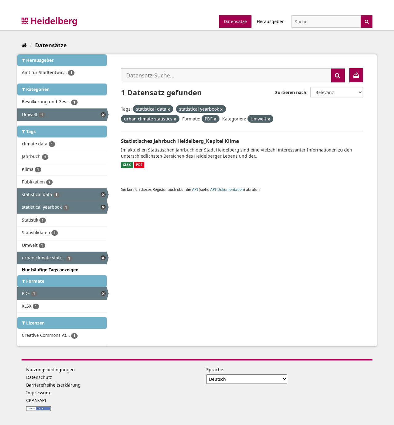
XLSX (127, 165)
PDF (139, 165)
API (195, 189)
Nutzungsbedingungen (50, 369)
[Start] (24, 45)
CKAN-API (36, 400)
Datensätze (235, 21)
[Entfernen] (168, 109)
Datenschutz (39, 377)
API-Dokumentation (227, 189)
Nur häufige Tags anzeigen (50, 270)
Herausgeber (270, 21)
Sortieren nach (290, 92)
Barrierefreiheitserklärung (53, 385)
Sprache (214, 369)
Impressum (38, 392)
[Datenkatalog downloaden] (356, 75)
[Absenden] (366, 21)
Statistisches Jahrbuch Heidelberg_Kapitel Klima (180, 141)
